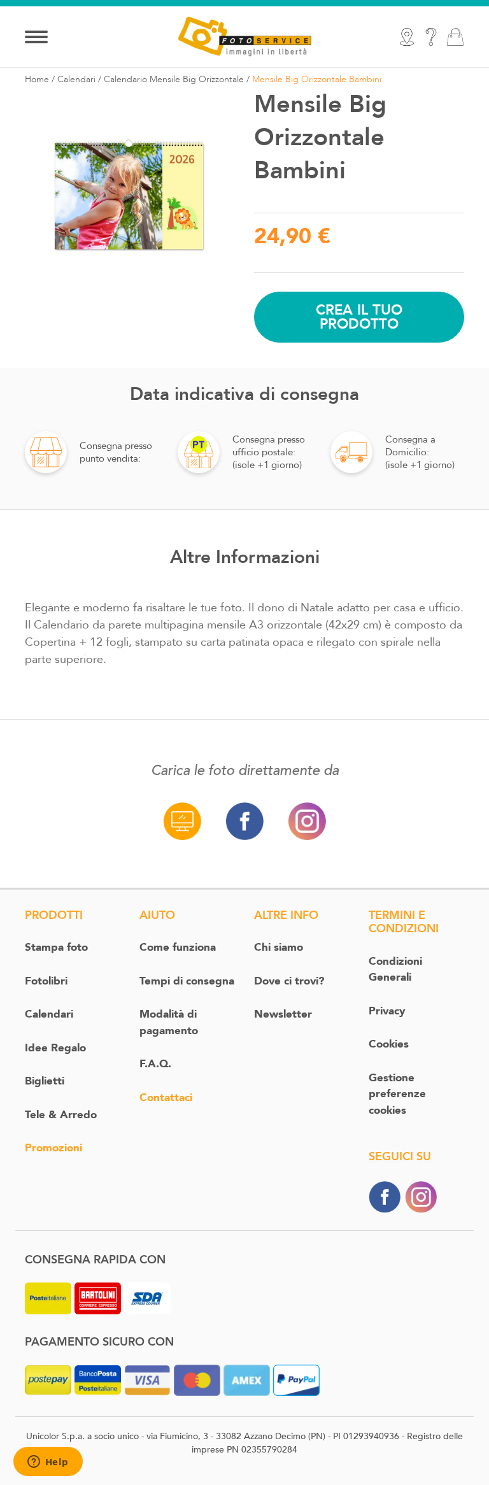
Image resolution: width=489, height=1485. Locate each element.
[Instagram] (421, 1196)
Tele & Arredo (61, 1114)
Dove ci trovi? (289, 981)
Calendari (76, 79)
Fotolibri (46, 981)
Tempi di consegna (186, 981)
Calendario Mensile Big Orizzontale (174, 79)
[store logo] (244, 36)
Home (37, 79)
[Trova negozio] (407, 37)
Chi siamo (278, 947)
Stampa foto (56, 947)
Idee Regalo (55, 1048)
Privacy (387, 1011)
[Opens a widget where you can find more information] (48, 1463)
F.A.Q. (155, 1063)
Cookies (389, 1044)
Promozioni (53, 1147)
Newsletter (283, 1014)
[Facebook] (384, 1196)
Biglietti (44, 1081)
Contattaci (165, 1097)
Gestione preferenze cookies (397, 1094)
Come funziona (177, 947)
